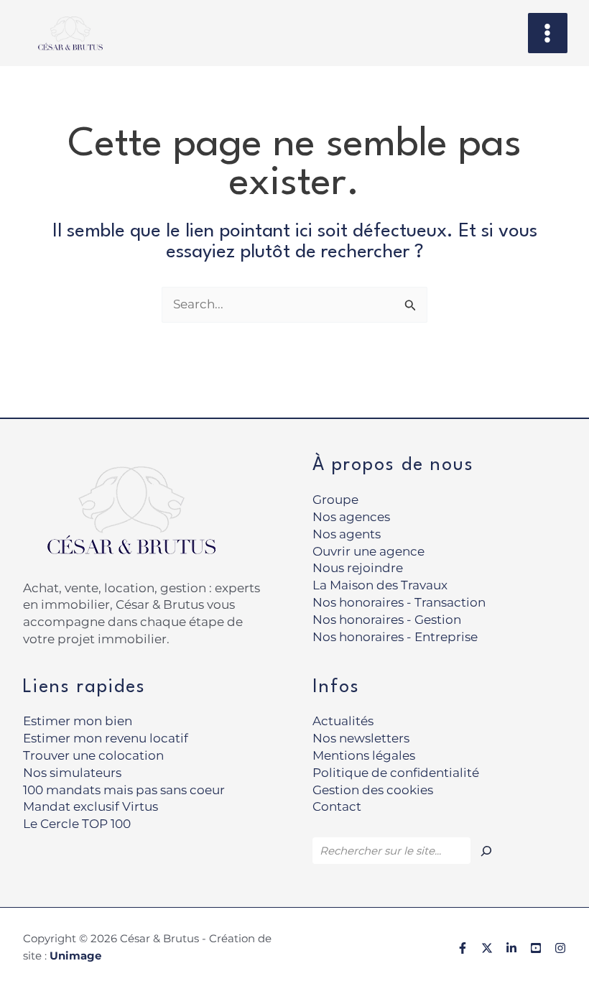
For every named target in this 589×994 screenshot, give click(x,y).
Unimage (75, 955)
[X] (487, 948)
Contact (336, 806)
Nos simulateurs (72, 772)
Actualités (343, 721)
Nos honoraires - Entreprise (395, 637)
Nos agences (351, 517)
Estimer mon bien (77, 721)
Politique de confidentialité (395, 772)
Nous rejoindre (357, 568)
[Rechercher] (486, 851)
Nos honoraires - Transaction (399, 602)
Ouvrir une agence (368, 551)
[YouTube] (536, 948)
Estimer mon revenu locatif (105, 738)
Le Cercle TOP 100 (77, 823)
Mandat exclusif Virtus (90, 806)
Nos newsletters (360, 738)
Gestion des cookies (372, 790)
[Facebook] (462, 948)
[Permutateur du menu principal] (548, 33)
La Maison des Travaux (379, 585)
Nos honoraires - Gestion (386, 619)
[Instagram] (560, 948)
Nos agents (346, 534)
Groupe (335, 499)
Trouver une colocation (93, 755)
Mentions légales (363, 755)
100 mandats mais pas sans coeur (124, 790)
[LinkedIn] (511, 948)
